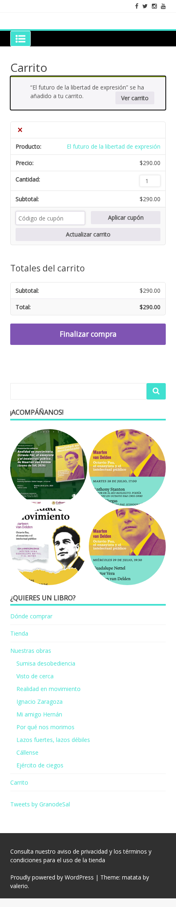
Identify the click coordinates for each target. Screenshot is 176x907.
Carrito (19, 782)
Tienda (19, 633)
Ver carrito (135, 98)
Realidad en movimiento (48, 689)
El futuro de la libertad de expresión (113, 146)
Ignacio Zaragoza (39, 701)
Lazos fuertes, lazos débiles (53, 740)
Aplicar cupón (126, 217)
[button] (48, 467)
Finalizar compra (88, 334)
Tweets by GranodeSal (40, 804)
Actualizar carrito (88, 234)
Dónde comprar (31, 616)
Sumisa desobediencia (45, 663)
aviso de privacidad (82, 851)
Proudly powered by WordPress (52, 877)
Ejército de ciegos (39, 765)
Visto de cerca (35, 676)
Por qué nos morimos (45, 727)
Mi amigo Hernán (39, 714)
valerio (19, 886)
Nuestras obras (30, 650)
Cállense (27, 752)
